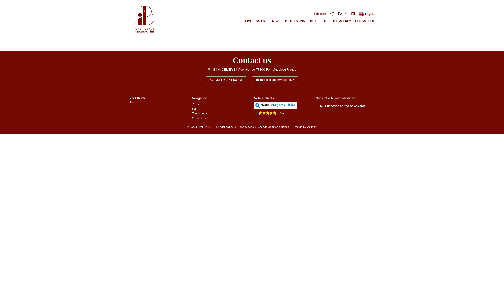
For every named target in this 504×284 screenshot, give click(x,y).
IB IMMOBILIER (223, 69)
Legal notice (226, 127)
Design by (305, 127)
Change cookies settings (273, 127)
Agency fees (246, 127)
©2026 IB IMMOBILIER (200, 127)
